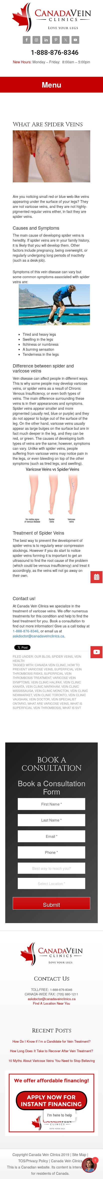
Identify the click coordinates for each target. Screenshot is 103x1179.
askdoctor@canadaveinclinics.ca (38, 635)
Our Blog (42, 656)
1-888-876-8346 (55, 52)
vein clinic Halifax (46, 682)
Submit (51, 904)
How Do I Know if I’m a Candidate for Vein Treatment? (51, 1041)
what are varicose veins (48, 703)
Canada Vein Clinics (51, 18)
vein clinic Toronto (50, 695)
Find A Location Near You (51, 1003)
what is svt (71, 707)
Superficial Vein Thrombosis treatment (42, 675)
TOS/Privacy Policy (33, 1160)
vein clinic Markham (43, 686)
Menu (51, 84)
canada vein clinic (50, 665)
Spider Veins (62, 656)
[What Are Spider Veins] (51, 155)
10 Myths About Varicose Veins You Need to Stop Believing (51, 1060)
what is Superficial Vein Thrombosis (47, 705)
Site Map (79, 1154)
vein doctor (39, 699)
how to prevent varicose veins (46, 667)
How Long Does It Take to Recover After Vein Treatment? (51, 1050)
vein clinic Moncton (52, 690)
